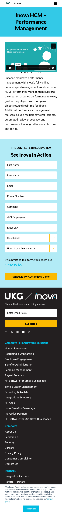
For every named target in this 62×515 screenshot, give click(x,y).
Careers (9, 447)
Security (9, 442)
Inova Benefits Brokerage (20, 408)
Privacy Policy (13, 453)
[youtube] (23, 332)
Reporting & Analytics (18, 392)
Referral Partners (15, 481)
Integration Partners (17, 476)
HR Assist (11, 402)
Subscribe (31, 323)
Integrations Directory (18, 397)
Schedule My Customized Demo (31, 276)
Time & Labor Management (21, 386)
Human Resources (16, 348)
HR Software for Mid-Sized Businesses (28, 419)
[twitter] (11, 332)
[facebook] (6, 332)
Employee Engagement (19, 359)
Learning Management (18, 370)
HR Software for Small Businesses (25, 380)
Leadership (11, 437)
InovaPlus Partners (16, 413)
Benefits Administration (19, 364)
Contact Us (11, 463)
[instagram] (17, 332)
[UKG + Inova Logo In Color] (13, 3)
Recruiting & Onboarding (19, 353)
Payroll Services (14, 375)
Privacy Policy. (13, 264)
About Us (10, 431)
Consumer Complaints (18, 458)
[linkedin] (29, 332)
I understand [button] (31, 508)
